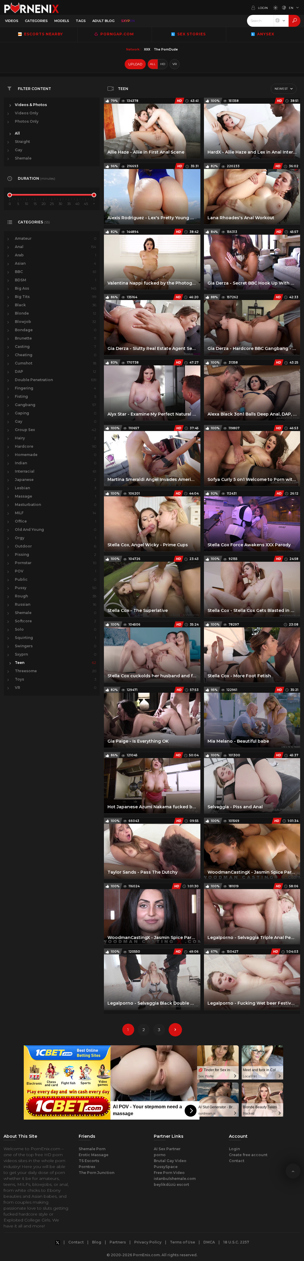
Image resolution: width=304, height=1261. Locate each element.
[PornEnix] (31, 7)
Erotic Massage (93, 1155)
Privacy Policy (148, 1242)
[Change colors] (274, 7)
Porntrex (87, 1166)
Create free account (248, 1155)
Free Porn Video (169, 1172)
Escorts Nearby (42, 34)
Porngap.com (116, 34)
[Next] (175, 1029)
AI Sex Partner (167, 1149)
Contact (236, 1161)
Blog (96, 1242)
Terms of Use (182, 1242)
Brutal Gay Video (170, 1161)
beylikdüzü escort (171, 1184)
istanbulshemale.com (175, 1178)
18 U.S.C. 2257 (236, 1242)
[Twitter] (57, 1242)
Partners (118, 1242)
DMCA (209, 1242)
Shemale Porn (92, 1149)
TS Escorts (89, 1161)
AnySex (265, 34)
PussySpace (166, 1166)
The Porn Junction (96, 1172)
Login (234, 1149)
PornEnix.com (146, 1255)
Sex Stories (191, 34)
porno (160, 1155)
